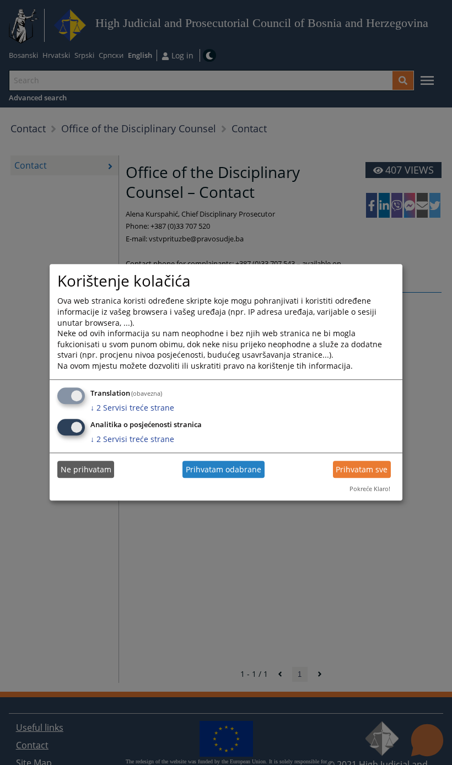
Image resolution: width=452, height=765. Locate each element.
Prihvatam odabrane (223, 469)
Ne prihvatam (86, 469)
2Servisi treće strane (132, 407)
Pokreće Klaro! (369, 488)
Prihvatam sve (362, 469)
